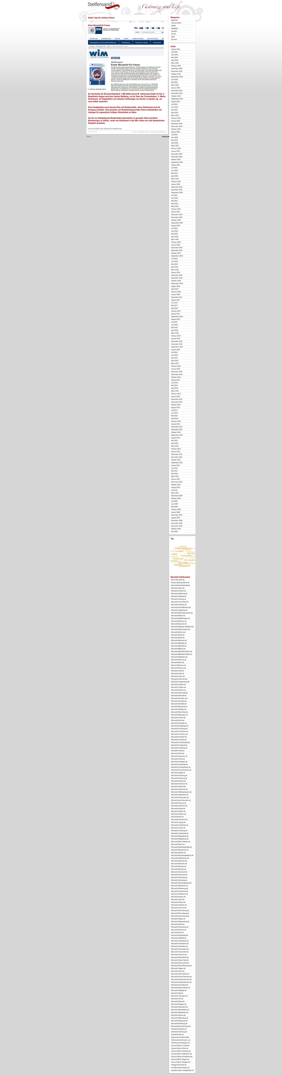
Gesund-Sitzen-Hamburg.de (181, 1051)
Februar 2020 (176, 242)
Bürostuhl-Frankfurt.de (179, 737)
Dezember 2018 (176, 275)
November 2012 (176, 429)
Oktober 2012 (176, 432)
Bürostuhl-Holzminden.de (180, 797)
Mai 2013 (174, 416)
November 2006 (176, 520)
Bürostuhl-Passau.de (178, 897)
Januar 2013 (175, 424)
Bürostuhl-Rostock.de (178, 930)
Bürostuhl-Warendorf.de (179, 1007)
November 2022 (176, 157)
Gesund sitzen (176, 23)
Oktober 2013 (176, 405)
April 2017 (174, 308)
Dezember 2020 (176, 214)
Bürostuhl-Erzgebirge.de (179, 726)
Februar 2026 (176, 66)
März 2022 (175, 179)
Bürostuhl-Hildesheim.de (179, 795)
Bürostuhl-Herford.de (178, 786)
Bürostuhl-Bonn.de (177, 662)
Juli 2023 (174, 134)
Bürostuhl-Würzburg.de (179, 1023)
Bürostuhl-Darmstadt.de (179, 693)
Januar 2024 (175, 121)
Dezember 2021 (176, 187)
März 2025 (175, 85)
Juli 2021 (174, 195)
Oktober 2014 (176, 377)
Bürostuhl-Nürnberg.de (179, 877)
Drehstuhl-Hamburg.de (179, 1032)
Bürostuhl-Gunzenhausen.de (181, 770)
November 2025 (176, 71)
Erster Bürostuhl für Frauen (99, 25)
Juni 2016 (174, 325)
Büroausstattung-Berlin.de (180, 582)
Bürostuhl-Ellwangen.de (179, 715)
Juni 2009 (174, 504)
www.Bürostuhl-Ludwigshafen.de (182, 1070)
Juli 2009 (174, 501)
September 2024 (177, 99)
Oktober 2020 (176, 220)
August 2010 (175, 487)
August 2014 (175, 380)
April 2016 (174, 330)
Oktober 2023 (176, 129)
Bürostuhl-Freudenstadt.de (180, 742)
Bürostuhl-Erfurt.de (177, 720)
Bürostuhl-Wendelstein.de (180, 1010)
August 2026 (175, 49)
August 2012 (175, 438)
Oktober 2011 (176, 460)
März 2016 (175, 333)
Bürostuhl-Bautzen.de (178, 621)
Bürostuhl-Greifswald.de (179, 764)
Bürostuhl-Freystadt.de (179, 745)
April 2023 (174, 143)
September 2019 (177, 256)
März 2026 (175, 63)
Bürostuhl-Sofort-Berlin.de (180, 974)
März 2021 (175, 206)
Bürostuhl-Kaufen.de (178, 811)
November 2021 (176, 190)
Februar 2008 (176, 509)
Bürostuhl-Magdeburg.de (180, 836)
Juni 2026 (174, 55)
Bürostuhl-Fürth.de (177, 753)
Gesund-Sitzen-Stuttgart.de (180, 1062)
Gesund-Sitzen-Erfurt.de (179, 1048)
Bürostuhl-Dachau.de (178, 690)
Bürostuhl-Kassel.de (178, 808)
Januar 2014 (175, 396)
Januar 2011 (175, 479)
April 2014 (174, 388)
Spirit (146, 132)
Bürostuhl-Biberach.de (179, 640)
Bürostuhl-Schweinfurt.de (180, 952)
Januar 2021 (175, 212)
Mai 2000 (174, 531)
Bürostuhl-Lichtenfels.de (179, 825)
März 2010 (175, 493)
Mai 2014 (174, 385)
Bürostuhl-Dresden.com (179, 698)
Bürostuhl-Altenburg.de (179, 593)
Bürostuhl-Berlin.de (178, 635)
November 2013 (176, 402)
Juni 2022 (174, 170)
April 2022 (174, 176)
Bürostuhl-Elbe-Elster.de (179, 712)
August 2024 (175, 101)
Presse (173, 34)
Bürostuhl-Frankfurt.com (179, 734)
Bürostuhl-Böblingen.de (179, 657)
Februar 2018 (176, 292)
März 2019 (175, 270)
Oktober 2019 (176, 253)
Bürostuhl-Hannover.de (179, 784)
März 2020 (175, 239)
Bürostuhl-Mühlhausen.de (180, 858)
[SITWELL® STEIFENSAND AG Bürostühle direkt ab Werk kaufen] (103, 5)
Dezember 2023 (176, 123)
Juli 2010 (174, 490)
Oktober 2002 (176, 529)
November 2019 (176, 250)
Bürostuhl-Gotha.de (178, 759)
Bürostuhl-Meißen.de (178, 852)
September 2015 (177, 347)
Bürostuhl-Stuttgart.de (178, 990)
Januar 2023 (175, 151)
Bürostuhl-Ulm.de (177, 998)
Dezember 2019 (176, 247)
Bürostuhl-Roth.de (177, 932)
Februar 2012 (176, 449)
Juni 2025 (174, 79)
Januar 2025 (175, 88)
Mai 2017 (174, 305)
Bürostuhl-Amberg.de (178, 599)
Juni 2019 (174, 261)
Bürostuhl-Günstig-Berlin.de (180, 767)
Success (174, 39)
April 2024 (174, 112)
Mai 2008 (174, 507)
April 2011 (174, 473)
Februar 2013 (176, 421)
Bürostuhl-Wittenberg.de (179, 1018)
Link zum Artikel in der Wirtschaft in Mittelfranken (105, 128)
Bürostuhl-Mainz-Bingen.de (180, 841)
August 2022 (175, 165)
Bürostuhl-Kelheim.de (178, 814)
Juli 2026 (174, 52)
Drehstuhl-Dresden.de (179, 1029)
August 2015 (175, 349)
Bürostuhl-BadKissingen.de (180, 618)
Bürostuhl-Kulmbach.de (179, 819)
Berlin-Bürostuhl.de (178, 580)
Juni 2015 (174, 355)
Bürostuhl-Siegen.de (178, 968)
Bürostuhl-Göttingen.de (179, 761)
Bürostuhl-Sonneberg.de (179, 985)
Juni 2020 (174, 231)
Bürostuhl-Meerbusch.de (179, 850)
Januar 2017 (175, 314)
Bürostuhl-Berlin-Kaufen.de (180, 629)
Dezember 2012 (176, 427)
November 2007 (176, 515)
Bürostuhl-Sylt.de (177, 993)
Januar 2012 (175, 451)
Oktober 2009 (176, 498)
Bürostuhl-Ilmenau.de (178, 803)
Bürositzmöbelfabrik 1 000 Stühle (117, 94)
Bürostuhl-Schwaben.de (179, 946)
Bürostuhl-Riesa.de (178, 924)
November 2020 (176, 217)
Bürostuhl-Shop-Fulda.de (180, 960)
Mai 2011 (174, 471)
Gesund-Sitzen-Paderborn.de (181, 1054)
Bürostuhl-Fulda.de (178, 750)
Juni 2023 (174, 137)
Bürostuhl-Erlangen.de (179, 723)
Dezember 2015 (176, 341)
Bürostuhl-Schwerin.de (179, 954)
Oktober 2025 (176, 74)
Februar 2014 (176, 394)
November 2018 (176, 278)
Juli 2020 (174, 228)
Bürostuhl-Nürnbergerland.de (181, 883)
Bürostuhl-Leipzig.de (178, 822)
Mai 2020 (174, 234)
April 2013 (174, 418)
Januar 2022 (175, 184)
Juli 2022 (174, 168)
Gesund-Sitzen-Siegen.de (180, 1059)
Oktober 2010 (176, 484)
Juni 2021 (174, 198)
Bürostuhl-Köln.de (177, 817)
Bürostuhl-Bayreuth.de (179, 624)
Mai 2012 (174, 440)
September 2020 (177, 223)
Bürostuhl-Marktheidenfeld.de (181, 847)
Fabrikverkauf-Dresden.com (181, 1040)
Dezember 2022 (176, 154)
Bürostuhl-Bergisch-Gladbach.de (182, 626)
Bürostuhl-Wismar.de (178, 1015)
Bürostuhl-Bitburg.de (178, 649)
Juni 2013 (174, 413)
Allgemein (141, 132)
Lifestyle (174, 31)
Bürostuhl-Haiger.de (178, 773)
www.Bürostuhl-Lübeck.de (180, 1067)
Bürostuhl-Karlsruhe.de (179, 806)
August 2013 (175, 407)
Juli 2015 (174, 352)
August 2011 (175, 465)
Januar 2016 (175, 338)
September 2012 (177, 435)
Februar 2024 (176, 118)
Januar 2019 (175, 272)
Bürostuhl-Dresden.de (178, 701)
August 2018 (175, 286)
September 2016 (177, 316)
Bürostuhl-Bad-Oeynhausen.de (182, 613)
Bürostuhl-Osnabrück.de (179, 891)
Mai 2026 (174, 57)
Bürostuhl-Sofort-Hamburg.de (181, 976)
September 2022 (177, 162)
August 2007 (175, 518)
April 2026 (174, 60)
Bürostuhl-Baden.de (178, 615)
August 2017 (175, 300)
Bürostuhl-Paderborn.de (179, 894)
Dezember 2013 (176, 399)
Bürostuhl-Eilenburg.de (179, 706)
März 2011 (175, 476)
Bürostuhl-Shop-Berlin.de (180, 957)
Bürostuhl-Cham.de (178, 676)
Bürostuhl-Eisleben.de (178, 709)
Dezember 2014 (176, 371)
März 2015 (175, 363)
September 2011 (177, 462)
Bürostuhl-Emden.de (178, 717)
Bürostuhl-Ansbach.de (179, 604)
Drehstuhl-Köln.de (177, 1034)
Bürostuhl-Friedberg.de (179, 748)
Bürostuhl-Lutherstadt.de (179, 833)
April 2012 (174, 443)
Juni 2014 (174, 383)
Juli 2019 (174, 258)
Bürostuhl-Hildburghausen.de (181, 792)
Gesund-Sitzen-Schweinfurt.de (181, 1056)
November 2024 (176, 93)
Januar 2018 (175, 294)
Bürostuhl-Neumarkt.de (179, 872)
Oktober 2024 (176, 96)
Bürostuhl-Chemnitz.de (179, 679)
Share (88, 136)
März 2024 (175, 115)
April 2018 (174, 289)
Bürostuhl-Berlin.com (178, 632)
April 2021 (174, 203)
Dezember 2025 (176, 68)
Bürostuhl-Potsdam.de (179, 905)
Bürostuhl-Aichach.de (178, 591)
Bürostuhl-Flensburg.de (179, 728)
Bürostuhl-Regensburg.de (180, 921)
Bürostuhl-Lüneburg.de (179, 830)
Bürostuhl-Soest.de (178, 971)
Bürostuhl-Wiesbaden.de (179, 1012)
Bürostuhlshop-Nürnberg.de (181, 1026)
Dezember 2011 (176, 454)
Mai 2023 (174, 140)
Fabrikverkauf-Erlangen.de (180, 1043)
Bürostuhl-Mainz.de (178, 844)
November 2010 (176, 482)
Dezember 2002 (176, 523)
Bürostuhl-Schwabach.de (180, 941)
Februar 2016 (176, 336)
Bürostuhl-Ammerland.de (180, 602)
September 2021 (177, 192)
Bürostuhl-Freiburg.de (178, 739)
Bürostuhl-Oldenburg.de (179, 888)
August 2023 (175, 132)
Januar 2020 (175, 245)
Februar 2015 (176, 366)
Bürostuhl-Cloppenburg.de (180, 682)
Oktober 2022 (176, 159)
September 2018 (177, 283)
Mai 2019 (174, 264)
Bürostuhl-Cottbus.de (178, 684)
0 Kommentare (153, 132)
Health (173, 25)
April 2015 (174, 360)
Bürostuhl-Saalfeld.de (178, 938)
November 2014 (176, 374)
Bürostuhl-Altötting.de (178, 596)
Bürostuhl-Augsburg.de (179, 610)
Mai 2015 (174, 358)
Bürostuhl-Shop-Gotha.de (180, 963)
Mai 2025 (174, 82)
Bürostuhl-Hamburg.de (179, 775)
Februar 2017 (176, 311)
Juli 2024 (174, 104)
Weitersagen (162, 132)
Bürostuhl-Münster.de (178, 866)
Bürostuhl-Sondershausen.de (181, 979)
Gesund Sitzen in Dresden (180, 1045)
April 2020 (174, 236)
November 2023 (176, 126)
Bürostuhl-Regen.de (178, 919)
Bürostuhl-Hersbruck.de (179, 789)
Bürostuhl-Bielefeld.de (178, 643)
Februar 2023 (176, 148)
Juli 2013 (174, 410)
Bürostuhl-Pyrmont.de (178, 908)
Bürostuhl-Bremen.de (178, 665)
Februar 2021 (176, 209)
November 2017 (176, 297)
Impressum (165, 136)
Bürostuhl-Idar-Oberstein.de (181, 800)
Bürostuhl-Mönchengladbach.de (182, 855)
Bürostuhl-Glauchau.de (179, 756)
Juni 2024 (174, 107)
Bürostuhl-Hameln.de (178, 781)
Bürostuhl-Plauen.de (178, 902)
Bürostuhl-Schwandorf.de (180, 949)
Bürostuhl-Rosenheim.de (179, 927)
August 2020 (175, 225)
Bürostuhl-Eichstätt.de (178, 704)
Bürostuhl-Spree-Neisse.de (180, 987)
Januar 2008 (175, 512)
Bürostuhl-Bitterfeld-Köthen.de (181, 651)
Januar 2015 (175, 369)
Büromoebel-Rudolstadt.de (180, 585)
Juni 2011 (174, 468)
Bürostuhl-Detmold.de (178, 695)
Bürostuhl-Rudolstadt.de (179, 935)
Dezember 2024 (176, 90)
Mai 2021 (174, 201)
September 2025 (177, 77)
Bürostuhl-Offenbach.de (179, 886)
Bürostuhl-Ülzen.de (178, 1001)
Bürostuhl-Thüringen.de (179, 996)
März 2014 (175, 391)
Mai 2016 (174, 327)
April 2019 (174, 267)
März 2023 (175, 146)
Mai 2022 (174, 173)
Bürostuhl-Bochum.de (178, 660)
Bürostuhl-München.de (179, 861)
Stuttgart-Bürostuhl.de (178, 1065)
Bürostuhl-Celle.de (177, 671)
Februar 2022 (176, 181)
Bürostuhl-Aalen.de (178, 588)
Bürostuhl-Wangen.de (178, 1004)
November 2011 (176, 457)
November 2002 (176, 526)
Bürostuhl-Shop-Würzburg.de (181, 965)
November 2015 (176, 344)
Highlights (174, 28)
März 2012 (175, 446)
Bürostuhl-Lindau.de (178, 828)
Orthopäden (102, 118)
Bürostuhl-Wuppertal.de (179, 1021)
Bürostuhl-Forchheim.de (179, 731)
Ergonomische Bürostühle (180, 1037)
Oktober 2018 (176, 281)
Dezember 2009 (176, 495)
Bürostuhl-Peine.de (178, 899)
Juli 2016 (174, 322)
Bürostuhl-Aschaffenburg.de (181, 607)
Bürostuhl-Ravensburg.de (180, 910)
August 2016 (175, 319)
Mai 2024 (174, 110)
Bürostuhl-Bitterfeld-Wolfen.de (181, 654)
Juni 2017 (174, 303)
